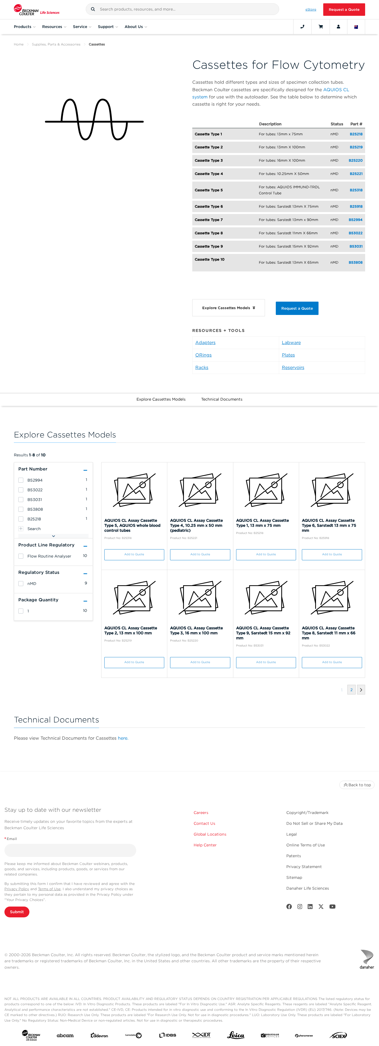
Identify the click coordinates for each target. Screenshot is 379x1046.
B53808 (356, 262)
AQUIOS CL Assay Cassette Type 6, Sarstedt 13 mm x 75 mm (329, 525)
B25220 (356, 160)
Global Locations (210, 834)
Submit (17, 912)
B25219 (356, 147)
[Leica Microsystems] (235, 1036)
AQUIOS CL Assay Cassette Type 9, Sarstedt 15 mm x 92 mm (263, 633)
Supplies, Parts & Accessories (56, 44)
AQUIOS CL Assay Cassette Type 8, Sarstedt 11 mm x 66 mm (328, 633)
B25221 (356, 174)
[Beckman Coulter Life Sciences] (36, 9)
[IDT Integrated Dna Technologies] (201, 1036)
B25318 (356, 190)
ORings (203, 355)
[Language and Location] (356, 26)
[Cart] (321, 26)
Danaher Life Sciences (307, 888)
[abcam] (65, 1036)
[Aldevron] (99, 1036)
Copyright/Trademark (307, 812)
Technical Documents (221, 399)
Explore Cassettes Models (161, 399)
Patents (293, 856)
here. (123, 738)
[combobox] (182, 9)
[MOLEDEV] (270, 1036)
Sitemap (294, 877)
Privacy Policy (16, 889)
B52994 (356, 220)
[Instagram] (299, 907)
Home (19, 44)
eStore (310, 9)
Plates (288, 355)
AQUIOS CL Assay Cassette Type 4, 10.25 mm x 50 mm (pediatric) (196, 525)
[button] (93, 9)
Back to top (359, 785)
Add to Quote (134, 554)
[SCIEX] (338, 1037)
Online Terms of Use (305, 845)
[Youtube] (332, 907)
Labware (291, 342)
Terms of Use (49, 889)
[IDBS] (167, 1036)
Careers (201, 812)
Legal (291, 834)
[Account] (338, 26)
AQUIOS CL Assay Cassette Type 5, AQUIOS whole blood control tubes (132, 525)
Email (10, 839)
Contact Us (204, 823)
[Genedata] (133, 1036)
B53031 (356, 246)
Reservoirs (293, 367)
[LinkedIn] (310, 907)
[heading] (20, 480)
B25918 (356, 206)
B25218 (356, 134)
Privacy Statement (304, 866)
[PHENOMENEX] (304, 1036)
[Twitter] (321, 907)
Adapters (205, 342)
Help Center (205, 845)
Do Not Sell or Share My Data (314, 823)
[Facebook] (289, 907)
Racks (201, 367)
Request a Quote (344, 9)
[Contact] (302, 26)
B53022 (356, 233)
